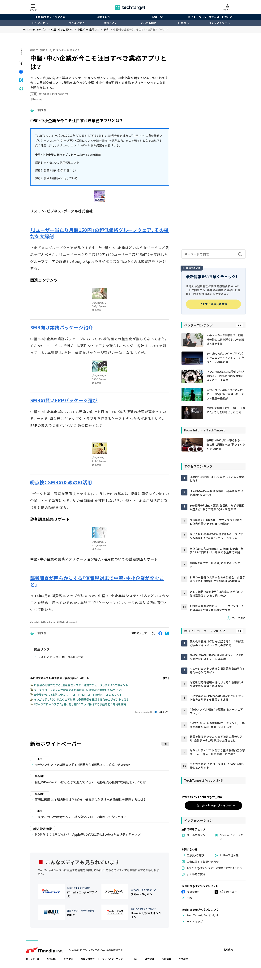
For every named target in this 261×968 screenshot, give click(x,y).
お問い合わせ (88, 958)
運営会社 (149, 958)
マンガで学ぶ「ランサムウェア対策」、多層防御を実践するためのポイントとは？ (81, 699)
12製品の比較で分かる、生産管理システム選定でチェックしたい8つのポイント (81, 685)
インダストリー (218, 22)
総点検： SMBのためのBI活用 (61, 482)
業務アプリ (110, 22)
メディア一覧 (32, 958)
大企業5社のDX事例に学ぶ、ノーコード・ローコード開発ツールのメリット (78, 695)
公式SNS (51, 958)
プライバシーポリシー (113, 958)
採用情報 (166, 958)
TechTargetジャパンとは (49, 17)
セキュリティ (76, 22)
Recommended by (144, 711)
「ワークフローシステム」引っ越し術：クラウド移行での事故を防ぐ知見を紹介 (80, 704)
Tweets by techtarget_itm (201, 796)
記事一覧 (157, 17)
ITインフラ (38, 22)
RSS (135, 958)
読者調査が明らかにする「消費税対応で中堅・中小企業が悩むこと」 (97, 581)
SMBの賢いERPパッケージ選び (64, 400)
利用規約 (228, 949)
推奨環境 (183, 958)
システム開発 (148, 22)
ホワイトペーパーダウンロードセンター (211, 17)
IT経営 (182, 22)
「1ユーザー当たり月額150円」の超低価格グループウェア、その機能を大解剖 (99, 233)
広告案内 (68, 958)
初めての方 (103, 17)
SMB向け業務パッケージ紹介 (61, 327)
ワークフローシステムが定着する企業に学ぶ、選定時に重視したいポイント (78, 690)
